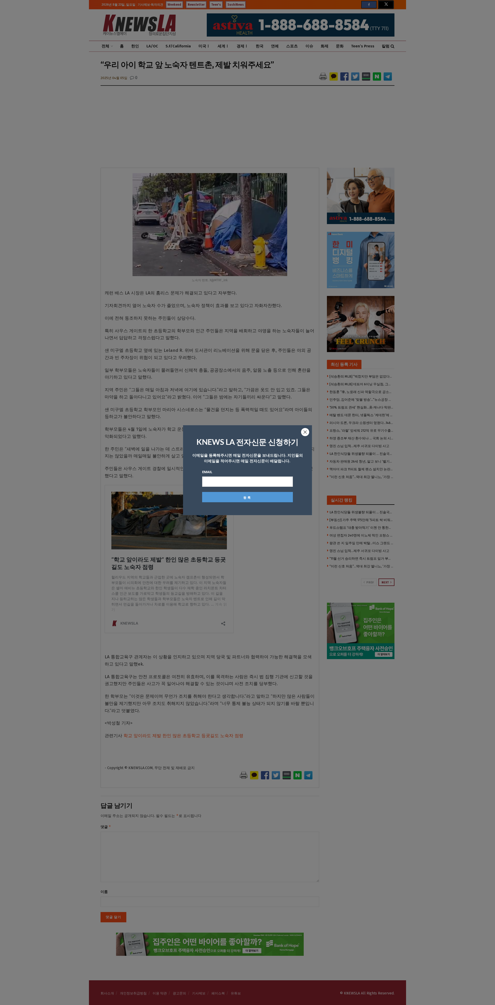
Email (207, 472)
